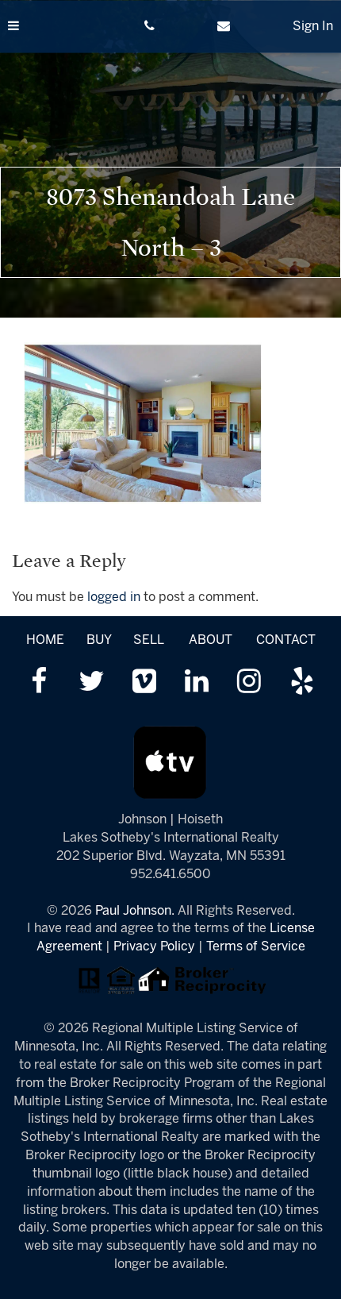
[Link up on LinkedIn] (197, 683)
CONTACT (286, 640)
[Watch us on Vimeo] (144, 683)
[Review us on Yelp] (302, 683)
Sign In (313, 27)
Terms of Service (255, 947)
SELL (148, 640)
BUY (98, 640)
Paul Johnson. (134, 911)
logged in (113, 597)
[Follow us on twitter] (91, 683)
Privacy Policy (154, 947)
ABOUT (210, 640)
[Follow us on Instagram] (249, 683)
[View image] (143, 423)
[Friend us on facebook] (39, 683)
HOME (45, 640)
